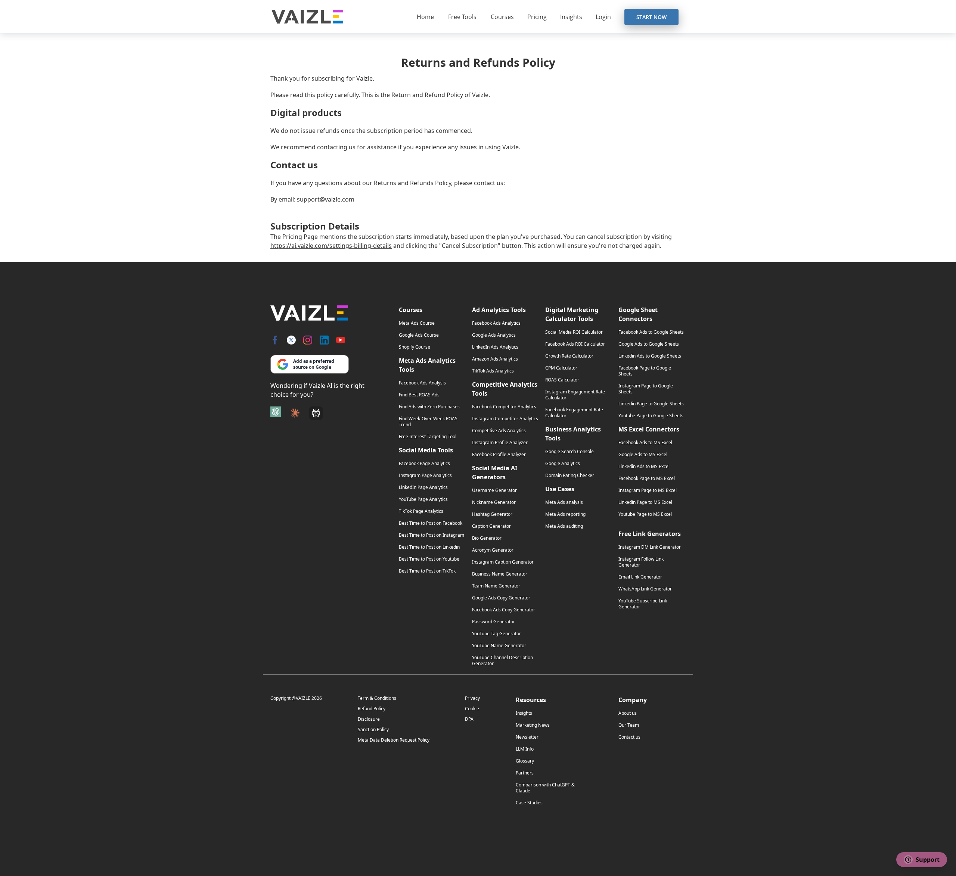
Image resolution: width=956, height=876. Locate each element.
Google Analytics (562, 464)
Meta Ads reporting (565, 514)
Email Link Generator (640, 577)
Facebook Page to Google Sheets (644, 371)
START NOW (651, 17)
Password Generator (493, 622)
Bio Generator (487, 538)
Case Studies (529, 803)
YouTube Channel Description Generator (502, 661)
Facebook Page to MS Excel (646, 478)
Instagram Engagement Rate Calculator (575, 395)
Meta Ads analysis (564, 502)
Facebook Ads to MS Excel (645, 443)
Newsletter (527, 737)
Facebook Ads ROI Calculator (575, 344)
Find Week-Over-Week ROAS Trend (428, 422)
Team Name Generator (496, 586)
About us (627, 713)
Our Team (628, 725)
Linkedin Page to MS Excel (645, 502)
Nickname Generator (494, 502)
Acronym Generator (492, 550)
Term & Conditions (377, 698)
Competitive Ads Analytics (499, 431)
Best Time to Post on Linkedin (429, 547)
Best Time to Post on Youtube (429, 559)
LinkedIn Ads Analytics (495, 347)
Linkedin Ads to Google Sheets (649, 356)
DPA (469, 719)
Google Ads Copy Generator (501, 598)
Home (425, 17)
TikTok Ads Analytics (493, 371)
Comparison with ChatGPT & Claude (545, 788)
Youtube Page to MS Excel (645, 514)
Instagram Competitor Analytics (505, 419)
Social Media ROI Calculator (574, 332)
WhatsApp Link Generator (645, 589)
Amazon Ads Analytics (495, 359)
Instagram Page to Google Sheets (645, 389)
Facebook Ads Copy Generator (503, 610)
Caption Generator (491, 526)
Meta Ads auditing (564, 526)
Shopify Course (414, 347)
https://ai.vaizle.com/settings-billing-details (331, 245)
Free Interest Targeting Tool (427, 437)
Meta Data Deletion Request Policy (393, 740)
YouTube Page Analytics (423, 499)
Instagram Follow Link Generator (641, 562)
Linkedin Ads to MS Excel (644, 467)
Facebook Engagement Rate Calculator (574, 413)
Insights (571, 17)
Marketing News (533, 725)
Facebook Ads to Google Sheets (651, 332)
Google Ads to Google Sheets (648, 344)
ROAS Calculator (562, 380)
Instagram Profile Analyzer (500, 443)
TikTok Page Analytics (421, 511)
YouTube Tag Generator (496, 634)
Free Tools (462, 17)
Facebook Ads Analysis (422, 383)
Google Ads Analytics (494, 335)
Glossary (525, 761)
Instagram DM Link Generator (649, 547)
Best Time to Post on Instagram (431, 535)
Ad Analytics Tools (499, 310)
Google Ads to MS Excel (642, 455)
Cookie (472, 708)
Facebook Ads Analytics (496, 323)
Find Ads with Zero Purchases (429, 407)
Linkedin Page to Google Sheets (651, 404)
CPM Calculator (561, 368)
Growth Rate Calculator (569, 356)
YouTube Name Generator (499, 646)
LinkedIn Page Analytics (423, 487)
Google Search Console (569, 452)
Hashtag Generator (492, 514)
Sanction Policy (373, 729)
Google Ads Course (419, 335)
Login (603, 17)
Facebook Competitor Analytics (504, 407)
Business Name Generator (499, 574)
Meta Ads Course (417, 323)
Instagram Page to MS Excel (647, 490)
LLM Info (525, 749)
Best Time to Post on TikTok (427, 571)
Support (923, 859)
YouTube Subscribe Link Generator (642, 604)
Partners (525, 773)
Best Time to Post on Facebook (430, 523)
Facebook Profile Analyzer (499, 455)
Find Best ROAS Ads (419, 395)
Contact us (629, 737)
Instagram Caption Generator (503, 562)
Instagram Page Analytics (425, 475)
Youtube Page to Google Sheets (650, 416)
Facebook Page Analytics (424, 464)
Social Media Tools (426, 450)
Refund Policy (371, 708)
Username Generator (494, 490)
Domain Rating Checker (569, 475)
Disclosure (369, 719)
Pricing (537, 17)
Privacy (472, 698)
